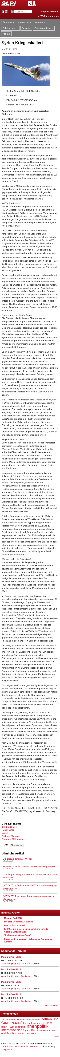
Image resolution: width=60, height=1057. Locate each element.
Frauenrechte (38, 1023)
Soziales (26, 1033)
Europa (27, 1023)
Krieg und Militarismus (13, 839)
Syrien (5, 833)
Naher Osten (8, 830)
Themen (38, 22)
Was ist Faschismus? (14, 925)
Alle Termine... (51, 1005)
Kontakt (6, 33)
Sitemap (34, 1046)
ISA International (42, 28)
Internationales (9, 827)
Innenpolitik (36, 1026)
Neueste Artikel (10, 912)
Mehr (56, 1036)
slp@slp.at (7, 1049)
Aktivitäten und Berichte (13, 1019)
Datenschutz (21, 1046)
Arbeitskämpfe (33, 1019)
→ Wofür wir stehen (48, 16)
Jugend (26, 1030)
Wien (33, 1033)
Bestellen (26, 28)
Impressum (7, 1046)
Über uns (6, 22)
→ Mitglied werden (48, 11)
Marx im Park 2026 (13, 918)
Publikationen (8, 28)
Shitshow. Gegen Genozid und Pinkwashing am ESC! (29, 866)
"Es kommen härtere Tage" (17, 935)
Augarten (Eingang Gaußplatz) (16, 963)
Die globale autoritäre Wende (17, 859)
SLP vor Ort (22, 22)
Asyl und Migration (11, 836)
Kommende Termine (13, 951)
